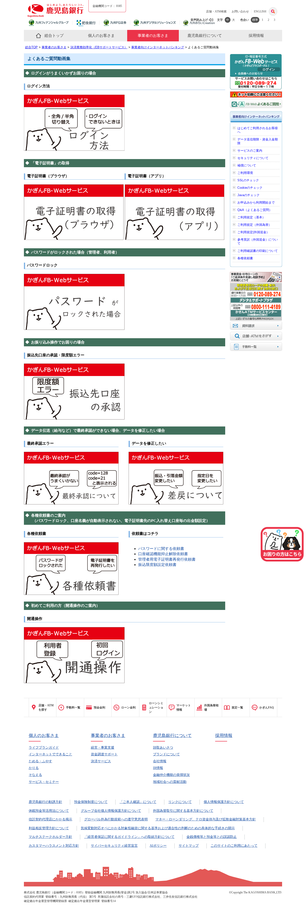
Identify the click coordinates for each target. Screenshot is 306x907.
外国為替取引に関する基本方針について (183, 811)
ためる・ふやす (40, 761)
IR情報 (158, 768)
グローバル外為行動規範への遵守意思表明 (116, 819)
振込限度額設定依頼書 (157, 565)
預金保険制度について (91, 802)
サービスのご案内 (249, 150)
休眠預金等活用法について (49, 811)
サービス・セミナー (44, 782)
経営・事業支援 (102, 747)
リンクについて (180, 802)
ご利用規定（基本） (251, 217)
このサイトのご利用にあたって (234, 845)
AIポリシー (158, 845)
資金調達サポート (104, 754)
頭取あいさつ (163, 747)
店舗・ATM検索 (216, 11)
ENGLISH (260, 11)
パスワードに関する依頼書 (161, 549)
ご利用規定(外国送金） (253, 232)
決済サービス (101, 761)
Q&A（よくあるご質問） (254, 210)
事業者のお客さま (54, 47)
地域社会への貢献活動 (169, 782)
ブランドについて (166, 754)
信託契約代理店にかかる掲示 (50, 819)
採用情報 (223, 735)
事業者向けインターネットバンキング (157, 47)
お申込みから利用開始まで (256, 202)
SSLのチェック (248, 180)
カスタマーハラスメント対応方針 (54, 845)
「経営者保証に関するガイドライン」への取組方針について (129, 837)
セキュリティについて (252, 158)
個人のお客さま (44, 735)
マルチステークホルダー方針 (50, 837)
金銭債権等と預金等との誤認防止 (211, 837)
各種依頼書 (245, 258)
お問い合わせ (240, 11)
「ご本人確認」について (138, 802)
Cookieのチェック (249, 187)
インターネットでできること (50, 754)
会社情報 (159, 761)
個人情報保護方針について (224, 802)
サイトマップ (189, 845)
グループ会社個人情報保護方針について (111, 811)
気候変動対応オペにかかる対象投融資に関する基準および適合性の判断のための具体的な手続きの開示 (158, 828)
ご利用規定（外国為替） (254, 225)
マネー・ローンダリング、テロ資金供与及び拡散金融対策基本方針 (205, 819)
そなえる (35, 775)
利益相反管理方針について (49, 828)
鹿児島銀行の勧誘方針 (45, 802)
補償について (246, 165)
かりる (34, 768)
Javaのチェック (248, 195)
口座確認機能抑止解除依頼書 (163, 554)
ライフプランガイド (44, 747)
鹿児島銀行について (172, 735)
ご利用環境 (245, 173)
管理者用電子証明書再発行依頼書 (167, 559)
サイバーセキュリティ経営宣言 (114, 845)
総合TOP (31, 47)
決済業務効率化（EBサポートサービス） (98, 47)
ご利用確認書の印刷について (257, 251)
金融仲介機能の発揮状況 (171, 775)
